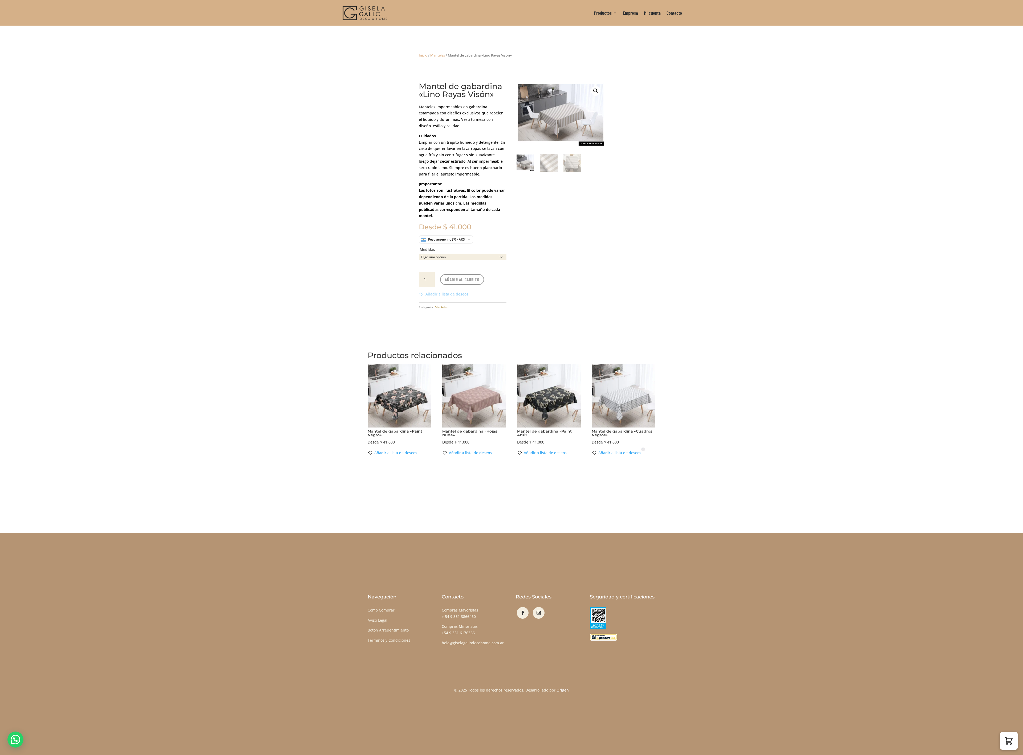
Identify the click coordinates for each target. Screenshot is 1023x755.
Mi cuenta (652, 13)
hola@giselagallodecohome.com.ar (473, 642)
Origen (563, 690)
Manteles (437, 55)
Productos (603, 13)
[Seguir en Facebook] (523, 613)
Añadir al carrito (462, 279)
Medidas (427, 249)
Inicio (423, 55)
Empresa (630, 13)
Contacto (674, 13)
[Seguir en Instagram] (539, 613)
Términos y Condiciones (389, 640)
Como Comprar (381, 610)
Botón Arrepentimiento (388, 630)
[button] (443, 294)
